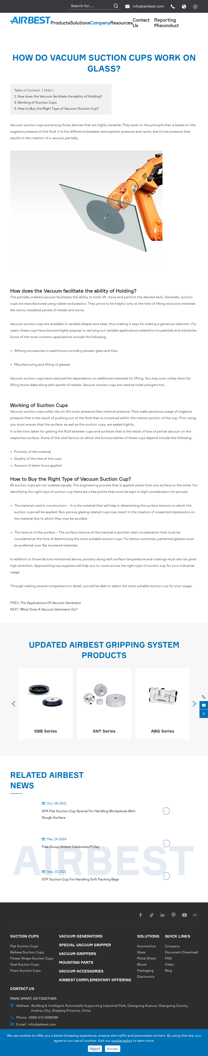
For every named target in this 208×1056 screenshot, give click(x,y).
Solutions (80, 22)
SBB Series (45, 731)
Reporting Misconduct (166, 22)
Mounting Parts (76, 962)
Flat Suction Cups (24, 946)
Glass (141, 952)
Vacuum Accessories (81, 971)
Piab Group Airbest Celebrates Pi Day (71, 847)
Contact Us (22, 988)
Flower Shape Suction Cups (31, 958)
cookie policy (122, 1041)
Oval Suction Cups (24, 964)
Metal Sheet (146, 958)
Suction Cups (24, 936)
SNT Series (104, 731)
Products (60, 22)
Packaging (145, 970)
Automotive (146, 946)
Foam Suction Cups (25, 970)
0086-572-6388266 (43, 1017)
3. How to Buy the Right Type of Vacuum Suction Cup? (56, 108)
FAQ (168, 958)
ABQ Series (162, 731)
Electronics (146, 977)
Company (100, 22)
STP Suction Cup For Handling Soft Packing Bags (80, 879)
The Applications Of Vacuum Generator (50, 603)
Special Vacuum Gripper (85, 945)
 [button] (13, 703)
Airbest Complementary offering (95, 980)
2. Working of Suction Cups (35, 102)
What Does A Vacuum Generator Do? (49, 609)
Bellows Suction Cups (27, 952)
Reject (95, 1049)
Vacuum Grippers (77, 953)
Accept (112, 1049)
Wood (141, 964)
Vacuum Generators (80, 936)
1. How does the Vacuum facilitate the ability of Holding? (58, 96)
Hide (47, 90)
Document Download (181, 952)
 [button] (194, 703)
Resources (121, 22)
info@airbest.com (148, 6)
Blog (168, 970)
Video (169, 964)
